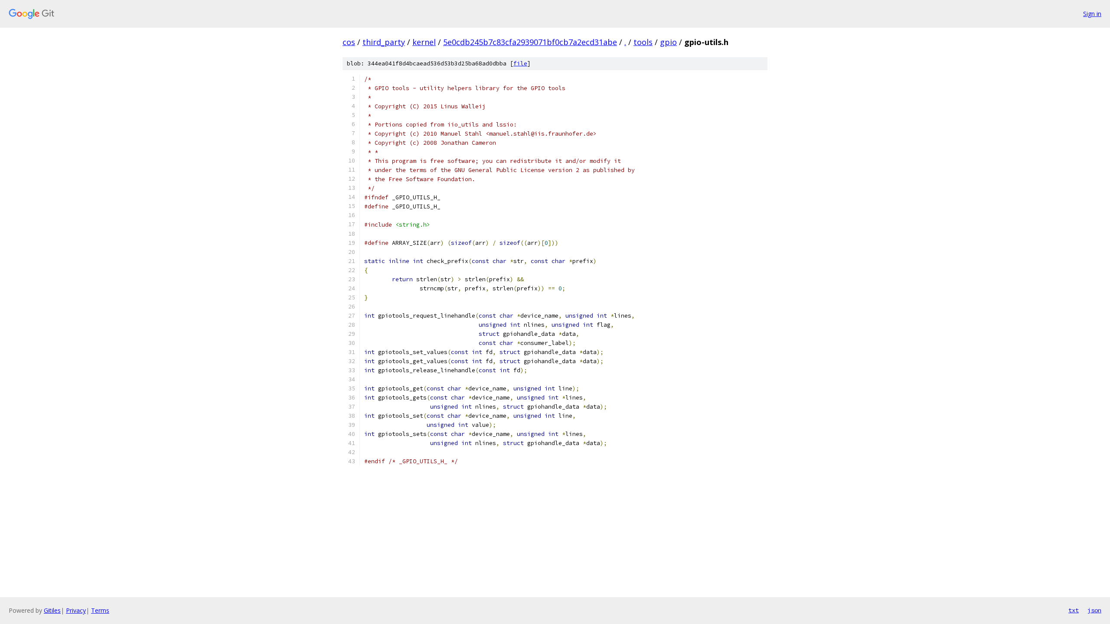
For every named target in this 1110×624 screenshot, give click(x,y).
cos (349, 42)
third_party (383, 42)
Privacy (76, 610)
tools (643, 42)
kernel (424, 42)
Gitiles (52, 610)
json (1094, 610)
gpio (668, 42)
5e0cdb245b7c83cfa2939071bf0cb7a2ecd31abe (530, 42)
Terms (100, 610)
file (520, 63)
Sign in (1092, 14)
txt (1073, 610)
